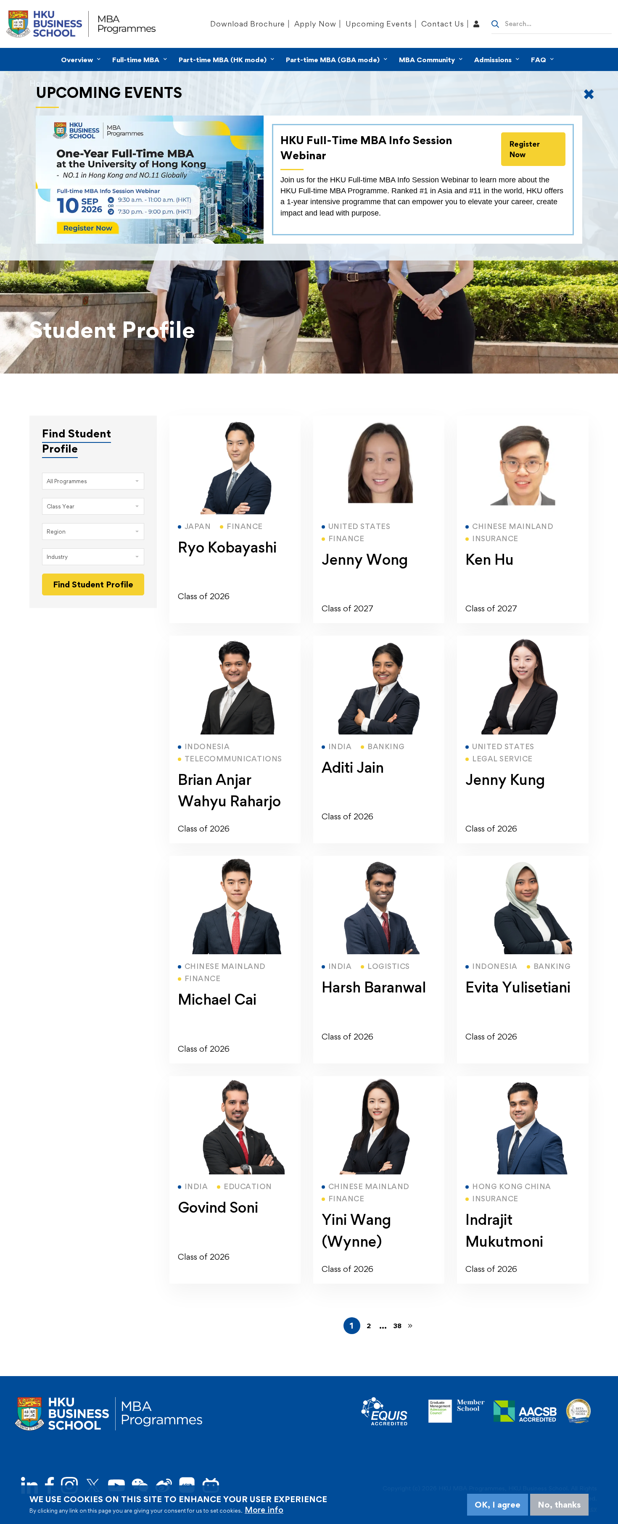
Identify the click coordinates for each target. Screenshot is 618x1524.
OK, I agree (497, 1505)
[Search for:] (551, 23)
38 (397, 1325)
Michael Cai (217, 999)
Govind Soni (218, 1207)
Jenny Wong (365, 559)
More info (264, 1510)
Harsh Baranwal (374, 987)
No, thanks (559, 1505)
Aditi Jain (353, 767)
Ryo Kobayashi (227, 547)
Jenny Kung (505, 780)
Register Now (525, 149)
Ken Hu (489, 559)
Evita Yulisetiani (517, 987)
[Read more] (235, 421)
